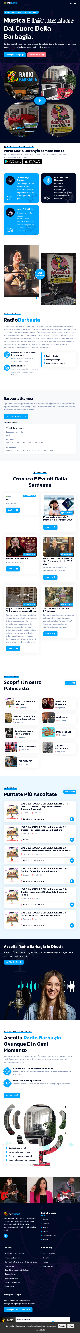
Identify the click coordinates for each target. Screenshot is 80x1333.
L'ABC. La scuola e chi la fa (15, 1254)
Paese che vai (10, 1274)
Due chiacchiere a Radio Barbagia (17, 1270)
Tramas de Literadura (17, 558)
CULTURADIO (10, 1286)
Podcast (46, 1223)
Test (8, 499)
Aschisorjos (9, 1266)
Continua (12, 510)
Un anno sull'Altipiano (13, 1282)
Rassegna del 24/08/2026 (17, 1310)
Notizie (45, 1227)
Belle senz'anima (11, 1278)
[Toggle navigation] (75, 3)
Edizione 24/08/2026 (15, 416)
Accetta (62, 1326)
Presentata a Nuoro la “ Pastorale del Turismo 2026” (58, 518)
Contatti (45, 1231)
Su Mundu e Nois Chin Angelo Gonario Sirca (21, 1262)
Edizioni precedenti (11, 423)
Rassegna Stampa (13, 55)
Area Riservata (48, 1266)
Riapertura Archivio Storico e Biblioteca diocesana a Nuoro (21, 610)
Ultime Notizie (35, 55)
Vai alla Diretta (12, 962)
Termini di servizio (49, 1235)
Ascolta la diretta (49, 1254)
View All (69, 683)
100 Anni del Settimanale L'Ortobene (56, 610)
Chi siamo (46, 1219)
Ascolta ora (11, 1095)
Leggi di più (41, 1330)
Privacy (45, 1240)
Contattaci (46, 1258)
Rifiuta (71, 1326)
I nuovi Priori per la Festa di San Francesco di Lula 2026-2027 (58, 561)
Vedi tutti (69, 792)
